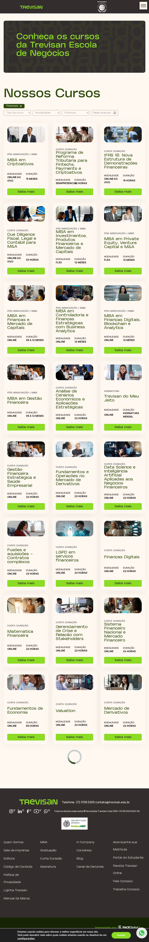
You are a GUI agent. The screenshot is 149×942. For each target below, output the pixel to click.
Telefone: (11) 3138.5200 (78, 802)
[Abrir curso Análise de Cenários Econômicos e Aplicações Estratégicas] (74, 373)
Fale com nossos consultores (141, 932)
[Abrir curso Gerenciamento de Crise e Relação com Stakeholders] (74, 606)
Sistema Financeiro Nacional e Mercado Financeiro (115, 632)
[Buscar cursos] (114, 113)
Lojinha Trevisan (15, 890)
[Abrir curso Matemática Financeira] (26, 606)
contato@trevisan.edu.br (112, 802)
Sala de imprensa (16, 850)
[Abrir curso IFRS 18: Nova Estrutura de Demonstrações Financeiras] (123, 135)
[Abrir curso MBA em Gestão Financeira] (26, 373)
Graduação (48, 850)
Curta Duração (51, 858)
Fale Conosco (123, 881)
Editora (9, 858)
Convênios (84, 850)
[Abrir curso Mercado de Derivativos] (123, 682)
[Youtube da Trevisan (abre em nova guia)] (37, 811)
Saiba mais (26, 191)
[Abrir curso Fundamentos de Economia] (26, 682)
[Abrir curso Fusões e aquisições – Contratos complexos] (26, 529)
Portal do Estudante (128, 857)
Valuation (65, 711)
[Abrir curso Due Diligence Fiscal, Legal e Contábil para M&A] (26, 214)
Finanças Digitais (122, 557)
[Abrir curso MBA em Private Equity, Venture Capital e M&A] (123, 214)
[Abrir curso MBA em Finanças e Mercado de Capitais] (26, 293)
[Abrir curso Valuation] (74, 682)
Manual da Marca (17, 898)
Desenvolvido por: (106, 927)
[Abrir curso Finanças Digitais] (123, 529)
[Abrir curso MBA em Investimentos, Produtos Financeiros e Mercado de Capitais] (74, 214)
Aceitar (121, 935)
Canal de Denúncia (90, 866)
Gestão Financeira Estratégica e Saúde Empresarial (21, 478)
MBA (43, 842)
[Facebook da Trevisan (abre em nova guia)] (29, 811)
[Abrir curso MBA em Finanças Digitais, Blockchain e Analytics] (123, 293)
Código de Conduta (18, 866)
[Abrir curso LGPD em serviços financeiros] (74, 529)
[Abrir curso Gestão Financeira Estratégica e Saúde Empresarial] (26, 449)
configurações (26, 938)
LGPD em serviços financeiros (67, 556)
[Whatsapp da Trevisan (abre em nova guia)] (47, 811)
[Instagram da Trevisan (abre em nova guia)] (12, 811)
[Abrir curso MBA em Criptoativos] (26, 135)
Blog (79, 858)
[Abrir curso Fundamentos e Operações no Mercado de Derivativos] (74, 449)
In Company (85, 842)
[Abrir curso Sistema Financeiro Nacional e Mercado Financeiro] (123, 606)
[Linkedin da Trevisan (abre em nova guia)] (21, 811)
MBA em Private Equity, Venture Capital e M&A (121, 243)
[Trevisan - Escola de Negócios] (31, 7)
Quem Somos (13, 842)
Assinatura (48, 866)
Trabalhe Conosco (126, 889)
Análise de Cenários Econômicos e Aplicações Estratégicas (70, 399)
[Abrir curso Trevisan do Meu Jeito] (123, 373)
